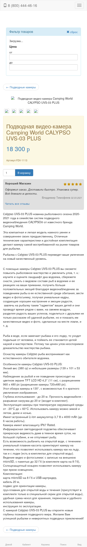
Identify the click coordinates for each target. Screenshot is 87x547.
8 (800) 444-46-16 (22, 5)
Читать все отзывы (17, 203)
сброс (74, 32)
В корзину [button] (24, 173)
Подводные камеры (21, 87)
